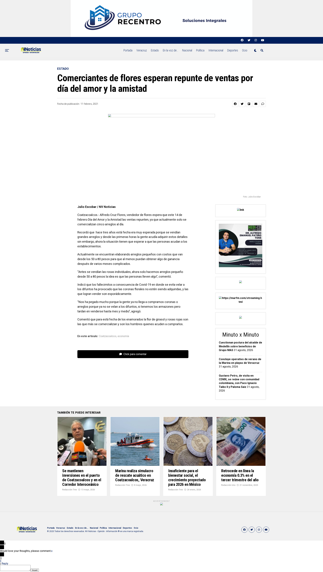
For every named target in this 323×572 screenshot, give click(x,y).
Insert (35, 570)
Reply (5, 563)
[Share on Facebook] (235, 104)
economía (123, 336)
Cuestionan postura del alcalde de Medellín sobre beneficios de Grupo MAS (240, 346)
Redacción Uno (228, 485)
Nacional (187, 50)
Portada (127, 50)
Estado (155, 50)
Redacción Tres (69, 489)
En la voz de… (170, 50)
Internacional (215, 50)
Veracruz (141, 50)
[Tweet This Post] (242, 104)
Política (200, 50)
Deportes (232, 50)
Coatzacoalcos (107, 336)
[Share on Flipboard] (249, 104)
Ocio (244, 50)
